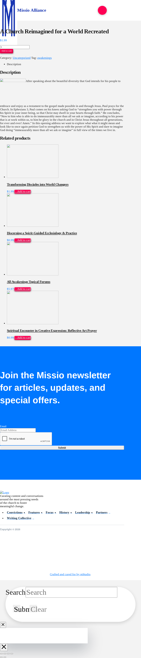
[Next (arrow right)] (4, 657)
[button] (102, 10)
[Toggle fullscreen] (4, 653)
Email (3, 426)
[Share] (8, 653)
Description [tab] (14, 64)
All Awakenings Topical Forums (28, 282)
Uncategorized (22, 57)
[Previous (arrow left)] (1, 657)
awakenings (44, 57)
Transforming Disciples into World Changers (37, 184)
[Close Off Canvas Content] (4, 647)
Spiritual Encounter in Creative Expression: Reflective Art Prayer (52, 330)
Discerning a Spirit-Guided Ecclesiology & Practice (42, 233)
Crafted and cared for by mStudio (70, 574)
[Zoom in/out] (1, 653)
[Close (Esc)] (11, 653)
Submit (62, 447)
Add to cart (6, 51)
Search (16, 592)
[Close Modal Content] (3, 625)
